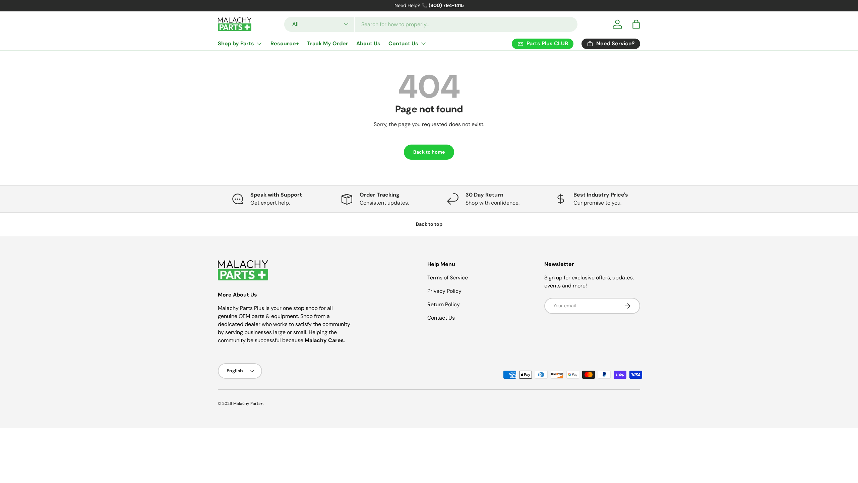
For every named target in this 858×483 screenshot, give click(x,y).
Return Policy (443, 304)
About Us (368, 43)
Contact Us (403, 43)
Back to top (429, 224)
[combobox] (430, 24)
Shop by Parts (236, 43)
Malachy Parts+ (248, 403)
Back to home (429, 152)
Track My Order (327, 43)
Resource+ (284, 43)
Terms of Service (447, 277)
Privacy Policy (444, 290)
